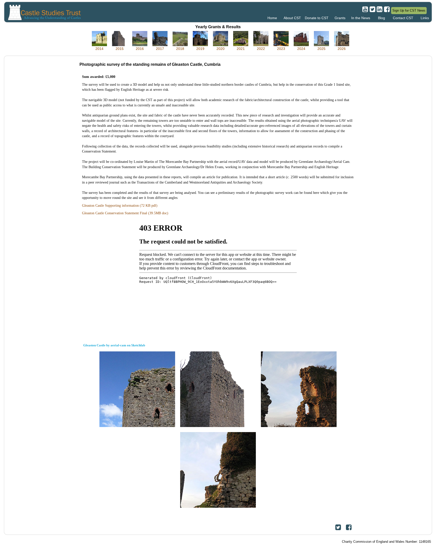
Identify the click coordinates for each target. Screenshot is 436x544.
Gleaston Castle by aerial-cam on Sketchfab (114, 345)
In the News (360, 18)
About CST (292, 18)
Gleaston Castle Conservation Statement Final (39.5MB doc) (125, 213)
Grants (340, 18)
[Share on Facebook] (348, 527)
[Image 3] (298, 389)
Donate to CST (317, 18)
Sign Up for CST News (408, 10)
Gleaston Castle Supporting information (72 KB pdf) (119, 205)
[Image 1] (137, 389)
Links (425, 18)
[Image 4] (218, 470)
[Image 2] (218, 389)
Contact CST (403, 18)
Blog (381, 18)
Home (272, 18)
